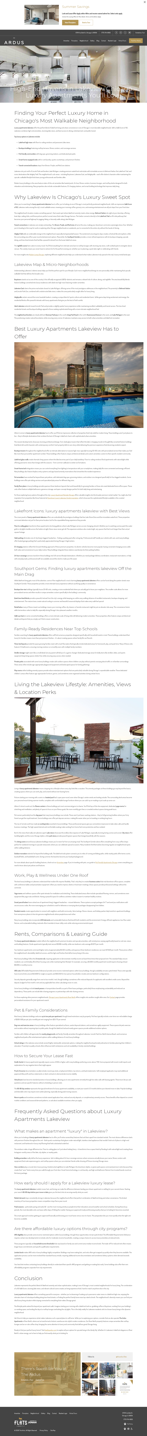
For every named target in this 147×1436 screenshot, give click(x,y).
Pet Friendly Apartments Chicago (106, 862)
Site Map (52, 1430)
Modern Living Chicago (36, 255)
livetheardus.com (51, 1330)
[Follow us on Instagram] (120, 32)
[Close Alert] (144, 2)
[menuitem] (66, 40)
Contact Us (40, 1380)
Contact (112, 997)
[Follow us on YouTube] (129, 32)
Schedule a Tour (27, 1380)
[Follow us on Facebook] (116, 32)
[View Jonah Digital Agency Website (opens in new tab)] (32, 1422)
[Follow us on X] (125, 32)
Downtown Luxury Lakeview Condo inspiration (62, 498)
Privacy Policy (44, 1430)
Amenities (60, 862)
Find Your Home (136, 41)
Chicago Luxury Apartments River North (62, 997)
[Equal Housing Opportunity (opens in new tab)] (128, 1429)
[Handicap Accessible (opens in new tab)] (132, 1429)
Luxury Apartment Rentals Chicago (62, 495)
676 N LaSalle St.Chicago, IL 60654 (127, 1414)
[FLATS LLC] (20, 1422)
